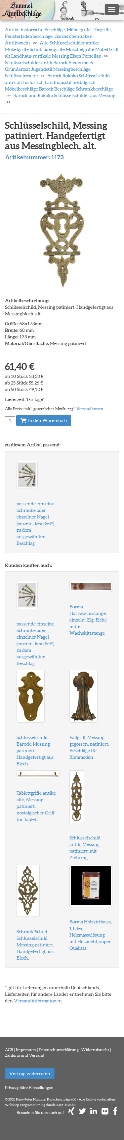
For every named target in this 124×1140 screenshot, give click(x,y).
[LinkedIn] (93, 1112)
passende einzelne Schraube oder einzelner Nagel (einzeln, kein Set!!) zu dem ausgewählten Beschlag (35, 523)
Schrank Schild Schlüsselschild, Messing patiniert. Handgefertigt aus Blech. (35, 945)
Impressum (26, 1049)
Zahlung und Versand (24, 1055)
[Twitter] (82, 1112)
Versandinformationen (38, 1000)
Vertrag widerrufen (29, 1073)
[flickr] (105, 1112)
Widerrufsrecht (95, 1049)
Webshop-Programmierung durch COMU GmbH (40, 1105)
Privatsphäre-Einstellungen (29, 1087)
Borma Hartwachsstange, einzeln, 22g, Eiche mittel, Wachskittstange (88, 620)
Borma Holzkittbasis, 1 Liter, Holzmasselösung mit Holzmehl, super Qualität (90, 935)
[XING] (71, 1112)
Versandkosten (89, 409)
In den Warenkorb (47, 420)
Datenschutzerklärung (59, 1049)
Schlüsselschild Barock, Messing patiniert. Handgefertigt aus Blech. (35, 750)
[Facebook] (115, 1112)
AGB (9, 1049)
